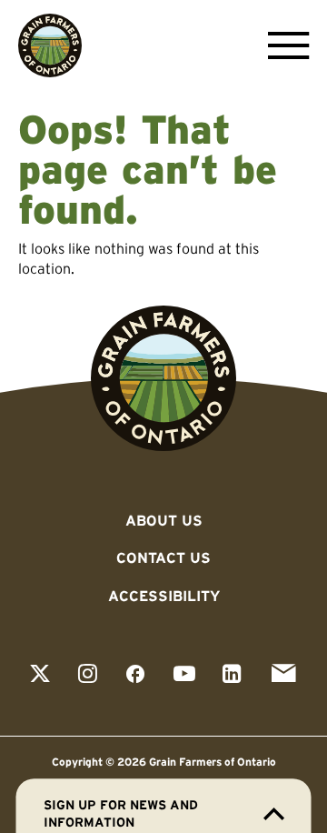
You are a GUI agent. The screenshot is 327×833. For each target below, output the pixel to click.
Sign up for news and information (121, 813)
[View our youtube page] (184, 675)
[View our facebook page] (135, 675)
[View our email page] (283, 675)
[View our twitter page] (40, 675)
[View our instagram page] (87, 675)
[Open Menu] (284, 45)
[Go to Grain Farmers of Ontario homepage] (50, 45)
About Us (164, 520)
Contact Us (163, 557)
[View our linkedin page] (232, 675)
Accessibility (164, 595)
